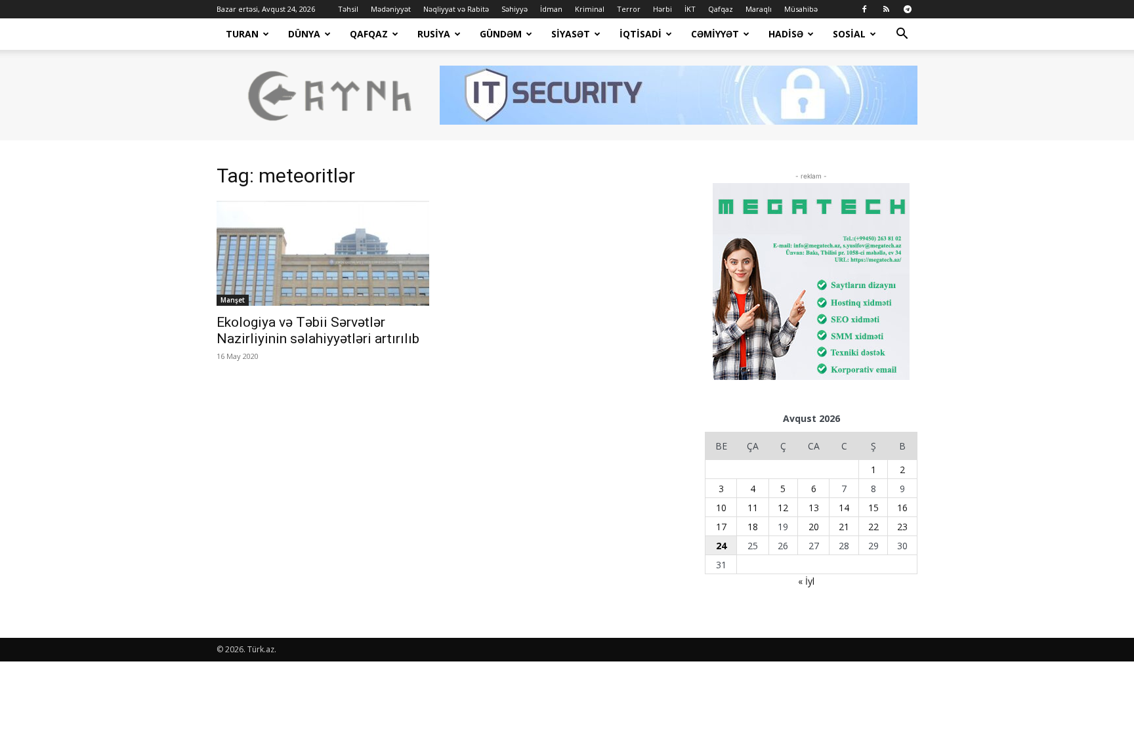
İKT (690, 9)
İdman (551, 9)
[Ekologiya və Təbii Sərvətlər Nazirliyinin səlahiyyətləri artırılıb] (323, 253)
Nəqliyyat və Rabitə (456, 9)
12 (783, 507)
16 (902, 507)
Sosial (849, 34)
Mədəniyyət (391, 9)
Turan (242, 34)
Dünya (304, 34)
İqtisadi (641, 34)
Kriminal (589, 9)
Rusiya (433, 34)
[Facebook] (864, 9)
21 (844, 526)
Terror (628, 9)
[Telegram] (907, 9)
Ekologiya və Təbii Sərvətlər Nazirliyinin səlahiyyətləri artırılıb (318, 330)
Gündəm (501, 34)
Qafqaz (720, 9)
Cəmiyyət (715, 34)
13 (813, 507)
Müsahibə (801, 9)
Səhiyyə (514, 9)
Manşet (232, 299)
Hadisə (785, 34)
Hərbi (662, 9)
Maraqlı (759, 9)
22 (873, 526)
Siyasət (570, 34)
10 (721, 507)
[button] (901, 35)
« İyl (806, 581)
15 (873, 507)
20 (813, 526)
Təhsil (348, 9)
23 (902, 526)
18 (752, 526)
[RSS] (886, 9)
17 (721, 526)
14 (844, 507)
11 (752, 507)
